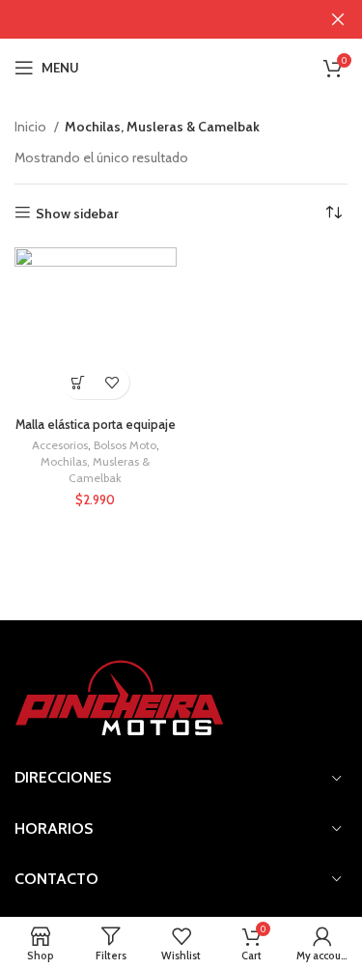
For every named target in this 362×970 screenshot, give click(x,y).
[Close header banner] (338, 19)
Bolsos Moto (125, 445)
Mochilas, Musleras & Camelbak (95, 469)
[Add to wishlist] (112, 382)
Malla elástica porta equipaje (95, 424)
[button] (79, 382)
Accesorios (60, 445)
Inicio (31, 126)
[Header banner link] (152, 19)
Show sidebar (77, 213)
